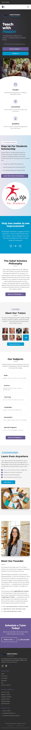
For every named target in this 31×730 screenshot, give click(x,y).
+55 (26, 335)
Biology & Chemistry (6, 694)
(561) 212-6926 (6, 708)
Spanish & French (5, 697)
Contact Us (15, 53)
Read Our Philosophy (14, 292)
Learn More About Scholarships (14, 176)
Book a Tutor (8, 637)
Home (2, 671)
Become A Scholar (5, 683)
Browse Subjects (14, 49)
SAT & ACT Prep (5, 690)
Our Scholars (4, 676)
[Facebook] (2, 663)
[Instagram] (6, 663)
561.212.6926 (24, 637)
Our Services (4, 673)
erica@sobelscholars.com (9, 711)
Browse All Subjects (14, 435)
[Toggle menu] (28, 7)
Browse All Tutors (14, 342)
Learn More (7, 480)
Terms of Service (19, 723)
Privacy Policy (10, 723)
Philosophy (4, 678)
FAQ (2, 680)
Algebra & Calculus (5, 692)
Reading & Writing (5, 699)
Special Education (5, 701)
